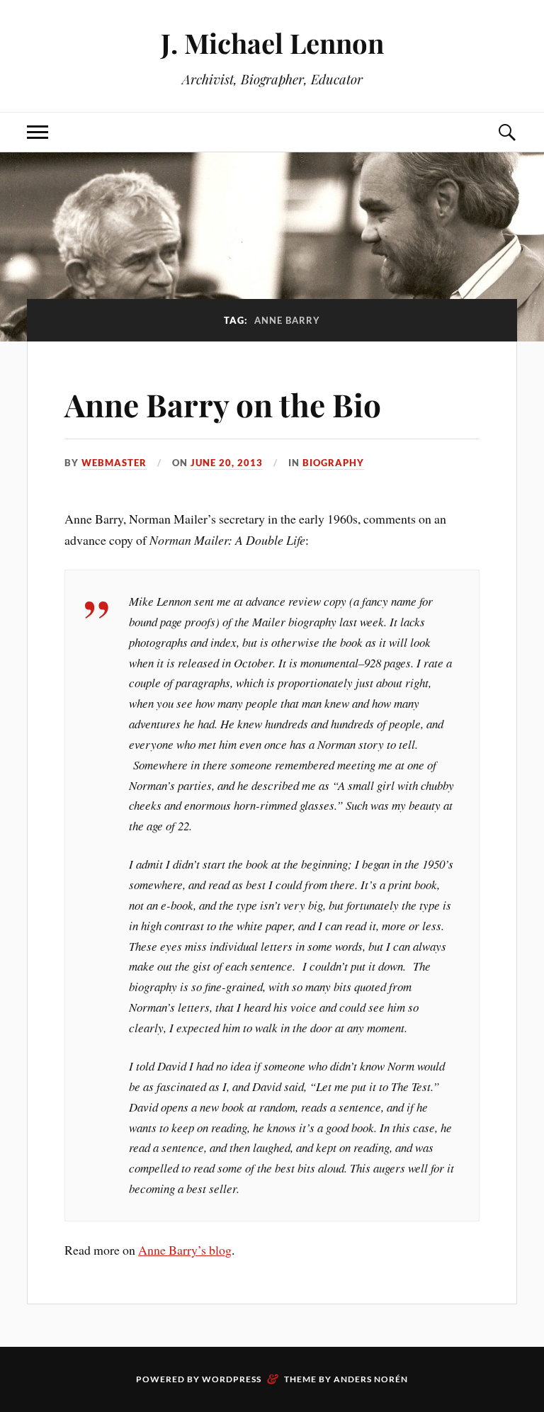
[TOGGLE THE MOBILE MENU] (37, 132)
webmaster (114, 462)
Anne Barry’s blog (185, 1249)
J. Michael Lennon (272, 43)
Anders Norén (371, 1379)
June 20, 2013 (227, 462)
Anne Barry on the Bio (222, 404)
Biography (333, 462)
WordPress (231, 1379)
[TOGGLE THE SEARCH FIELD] (506, 132)
